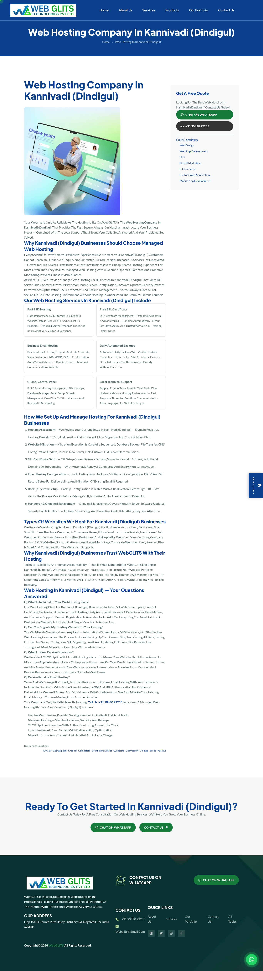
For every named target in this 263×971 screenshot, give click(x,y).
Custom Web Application (195, 175)
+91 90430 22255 (133, 919)
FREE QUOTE (253, 485)
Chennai (60, 750)
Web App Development (194, 151)
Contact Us (226, 10)
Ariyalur (35, 750)
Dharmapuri (119, 750)
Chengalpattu (47, 750)
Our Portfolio (198, 10)
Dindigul (131, 750)
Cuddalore (106, 750)
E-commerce (187, 169)
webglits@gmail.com (130, 931)
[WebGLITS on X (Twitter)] (161, 933)
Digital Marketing (190, 163)
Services (148, 10)
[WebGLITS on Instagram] (171, 933)
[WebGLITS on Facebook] (181, 933)
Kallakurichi (151, 750)
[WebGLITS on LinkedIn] (151, 933)
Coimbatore (72, 750)
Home (104, 10)
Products (172, 10)
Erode (141, 750)
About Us (125, 10)
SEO (182, 157)
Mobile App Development (195, 180)
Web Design (187, 145)
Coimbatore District (90, 750)
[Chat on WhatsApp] (251, 959)
